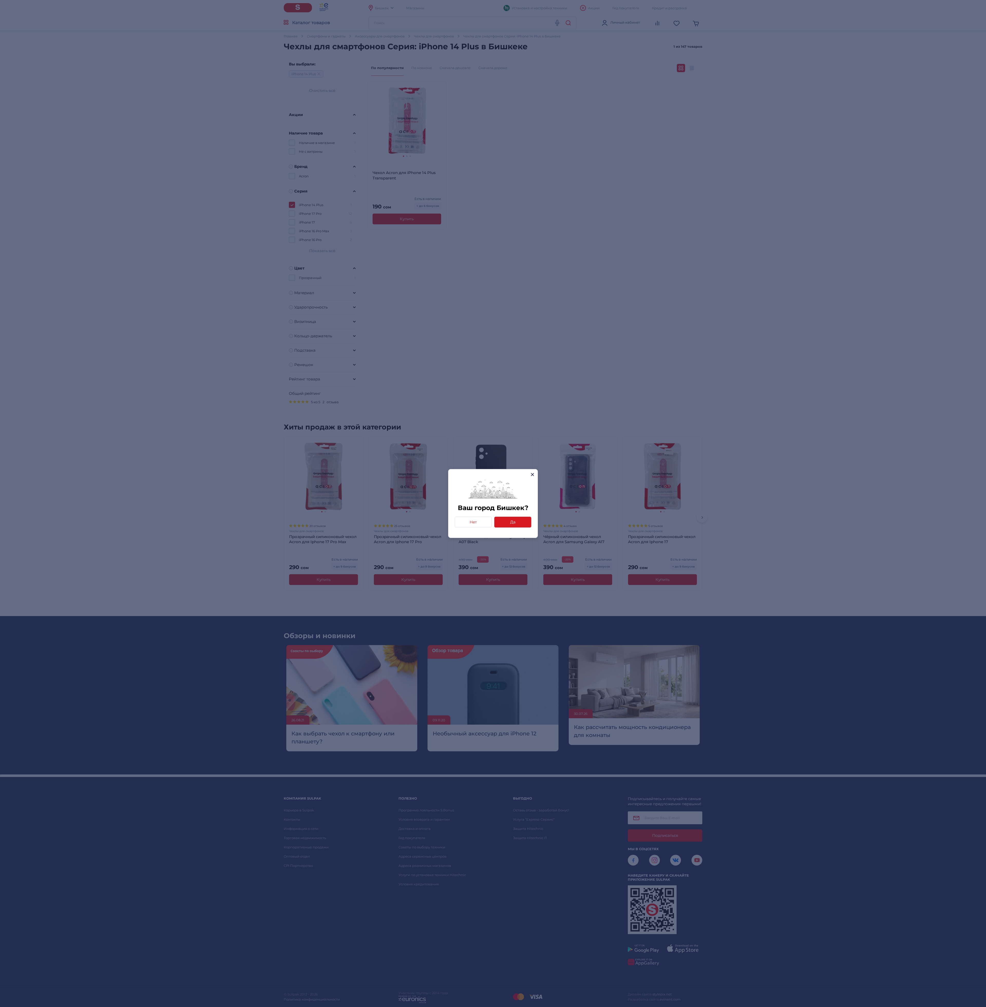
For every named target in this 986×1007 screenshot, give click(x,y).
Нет (473, 522)
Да (513, 522)
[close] (532, 474)
